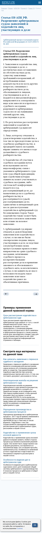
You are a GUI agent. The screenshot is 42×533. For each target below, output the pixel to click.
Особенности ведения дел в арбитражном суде (16, 461)
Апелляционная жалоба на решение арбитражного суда (20, 381)
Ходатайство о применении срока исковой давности (19, 433)
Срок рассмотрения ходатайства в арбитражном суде (19, 316)
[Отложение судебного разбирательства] (6, 294)
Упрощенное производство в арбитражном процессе (17, 410)
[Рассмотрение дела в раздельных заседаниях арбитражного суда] (36, 294)
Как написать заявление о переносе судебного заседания (20, 360)
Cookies (20, 528)
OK (34, 525)
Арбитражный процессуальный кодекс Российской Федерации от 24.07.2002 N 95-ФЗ (21, 42)
